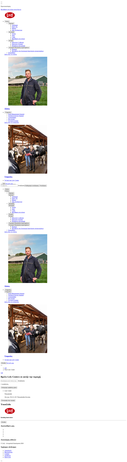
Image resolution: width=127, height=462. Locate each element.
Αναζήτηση (21, 185)
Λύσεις (7, 21)
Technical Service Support (16, 295)
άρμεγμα (11, 193)
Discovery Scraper (17, 219)
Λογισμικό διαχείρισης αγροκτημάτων (19, 223)
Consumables (12, 297)
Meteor (14, 200)
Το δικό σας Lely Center (11, 360)
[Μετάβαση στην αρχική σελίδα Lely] (63, 15)
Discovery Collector (18, 218)
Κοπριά (11, 214)
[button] (65, 394)
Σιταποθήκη (11, 230)
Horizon (14, 227)
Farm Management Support (16, 293)
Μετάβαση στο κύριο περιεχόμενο (11, 9)
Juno (13, 209)
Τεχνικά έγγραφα (13, 300)
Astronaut (15, 197)
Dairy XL (15, 198)
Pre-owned (11, 298)
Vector (14, 207)
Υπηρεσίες (8, 112)
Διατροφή (11, 203)
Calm (13, 210)
